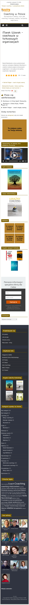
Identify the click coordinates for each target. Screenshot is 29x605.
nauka (24, 496)
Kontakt (15, 596)
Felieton (23, 490)
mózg (3, 496)
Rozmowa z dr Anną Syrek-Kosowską (14, 101)
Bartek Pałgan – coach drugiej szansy (13, 82)
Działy (3, 425)
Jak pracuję (5, 337)
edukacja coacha (12, 490)
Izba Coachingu (6, 365)
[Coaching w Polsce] (3, 25)
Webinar (4, 508)
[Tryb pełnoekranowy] (25, 161)
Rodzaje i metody (7, 420)
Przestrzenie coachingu (9, 465)
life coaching (13, 493)
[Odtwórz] (3, 161)
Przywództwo (5, 468)
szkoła (2, 506)
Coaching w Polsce (14, 14)
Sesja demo (13, 504)
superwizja (19, 504)
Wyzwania (5, 422)
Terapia (6, 506)
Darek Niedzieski (7, 447)
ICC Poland (5, 370)
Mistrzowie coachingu (8, 463)
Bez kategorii (4, 410)
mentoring (24, 493)
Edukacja (3, 430)
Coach (11, 484)
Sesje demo (6, 437)
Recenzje (5, 427)
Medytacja (19, 493)
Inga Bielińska (6, 452)
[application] (14, 155)
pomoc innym (16, 498)
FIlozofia (3, 492)
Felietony (3, 445)
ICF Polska (5, 360)
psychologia (4, 502)
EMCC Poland (5, 367)
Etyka (2, 443)
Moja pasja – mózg (7, 342)
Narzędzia (5, 435)
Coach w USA (10, 488)
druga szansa (16, 488)
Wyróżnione (4, 473)
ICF (12, 492)
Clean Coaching (4, 484)
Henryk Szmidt (7, 450)
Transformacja (13, 506)
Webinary (5, 440)
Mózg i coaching (7, 417)
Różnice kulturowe (6, 504)
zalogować (11, 115)
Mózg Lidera (6, 470)
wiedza (10, 508)
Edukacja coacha (5, 433)
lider (8, 493)
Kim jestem (5, 334)
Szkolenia (24, 504)
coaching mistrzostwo (10, 486)
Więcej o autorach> (6, 588)
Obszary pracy (6, 339)
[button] (14, 155)
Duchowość (23, 488)
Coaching (3, 415)
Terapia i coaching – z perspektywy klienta (13, 6)
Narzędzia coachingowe (16, 495)
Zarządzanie (17, 508)
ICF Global (5, 362)
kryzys (6, 493)
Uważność (22, 506)
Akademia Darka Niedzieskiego (10, 357)
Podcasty (3, 461)
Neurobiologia (5, 455)
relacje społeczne (14, 502)
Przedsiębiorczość (6, 500)
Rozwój (22, 502)
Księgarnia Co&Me (7, 355)
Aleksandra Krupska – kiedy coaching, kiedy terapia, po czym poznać (13, 87)
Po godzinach (5, 458)
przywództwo (17, 500)
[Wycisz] (23, 161)
